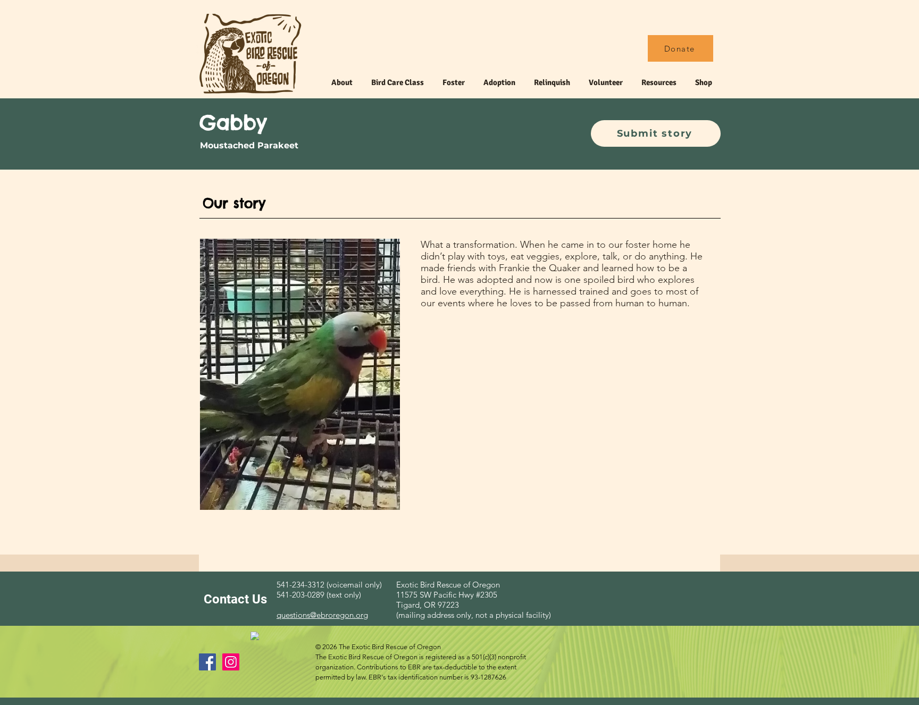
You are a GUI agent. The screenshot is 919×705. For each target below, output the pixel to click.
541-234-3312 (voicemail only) (329, 585)
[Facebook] (207, 661)
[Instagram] (230, 661)
